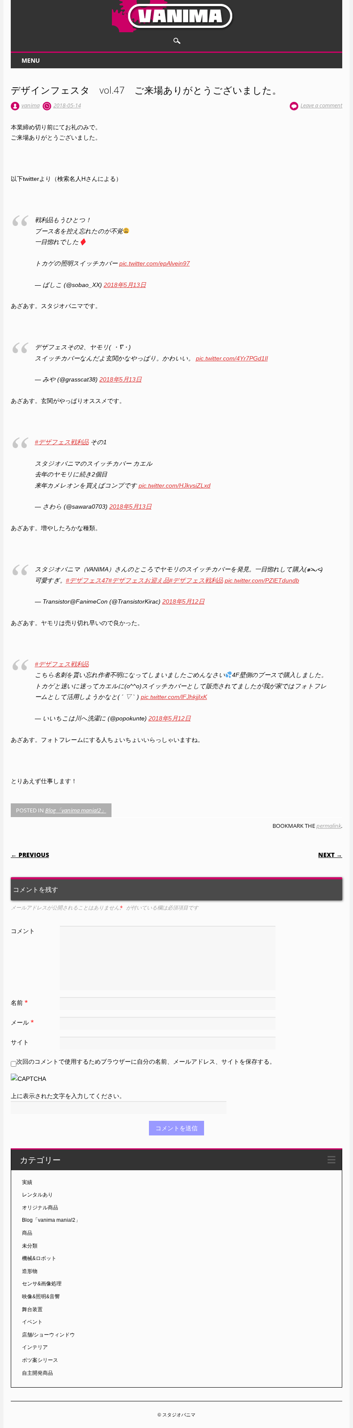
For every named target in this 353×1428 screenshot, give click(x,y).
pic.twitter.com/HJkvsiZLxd (175, 485)
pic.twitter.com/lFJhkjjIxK (174, 696)
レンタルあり (37, 1195)
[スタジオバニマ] (176, 30)
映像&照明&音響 (41, 1297)
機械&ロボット (39, 1258)
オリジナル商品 (40, 1208)
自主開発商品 (37, 1373)
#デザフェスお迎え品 (138, 580)
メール (22, 1022)
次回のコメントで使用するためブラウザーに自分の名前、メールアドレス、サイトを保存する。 (146, 1061)
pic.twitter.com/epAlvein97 (154, 263)
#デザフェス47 (87, 580)
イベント (32, 1322)
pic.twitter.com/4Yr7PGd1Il (232, 358)
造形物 (29, 1271)
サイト (20, 1042)
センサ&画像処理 (42, 1284)
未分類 (29, 1246)
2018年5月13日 (125, 284)
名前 (19, 1002)
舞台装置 (32, 1309)
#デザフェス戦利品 (62, 442)
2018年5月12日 (183, 601)
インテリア (35, 1347)
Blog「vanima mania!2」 (75, 810)
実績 (27, 1182)
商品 (27, 1233)
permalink (328, 826)
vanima (31, 105)
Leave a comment (321, 105)
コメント (23, 931)
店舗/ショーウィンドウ (48, 1335)
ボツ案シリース (40, 1360)
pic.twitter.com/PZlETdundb (262, 580)
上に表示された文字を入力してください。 (68, 1096)
